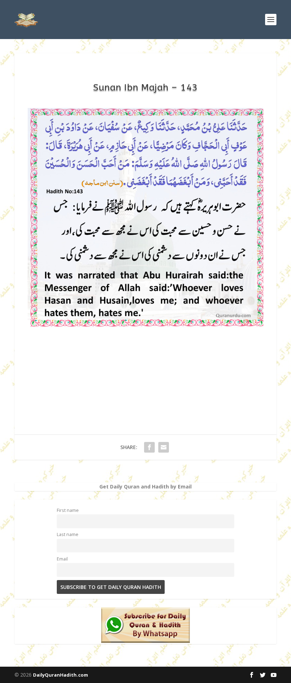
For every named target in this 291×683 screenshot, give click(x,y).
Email (62, 559)
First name (68, 510)
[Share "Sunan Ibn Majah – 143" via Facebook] (149, 447)
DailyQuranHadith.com (60, 675)
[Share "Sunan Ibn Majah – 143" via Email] (164, 447)
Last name (67, 534)
